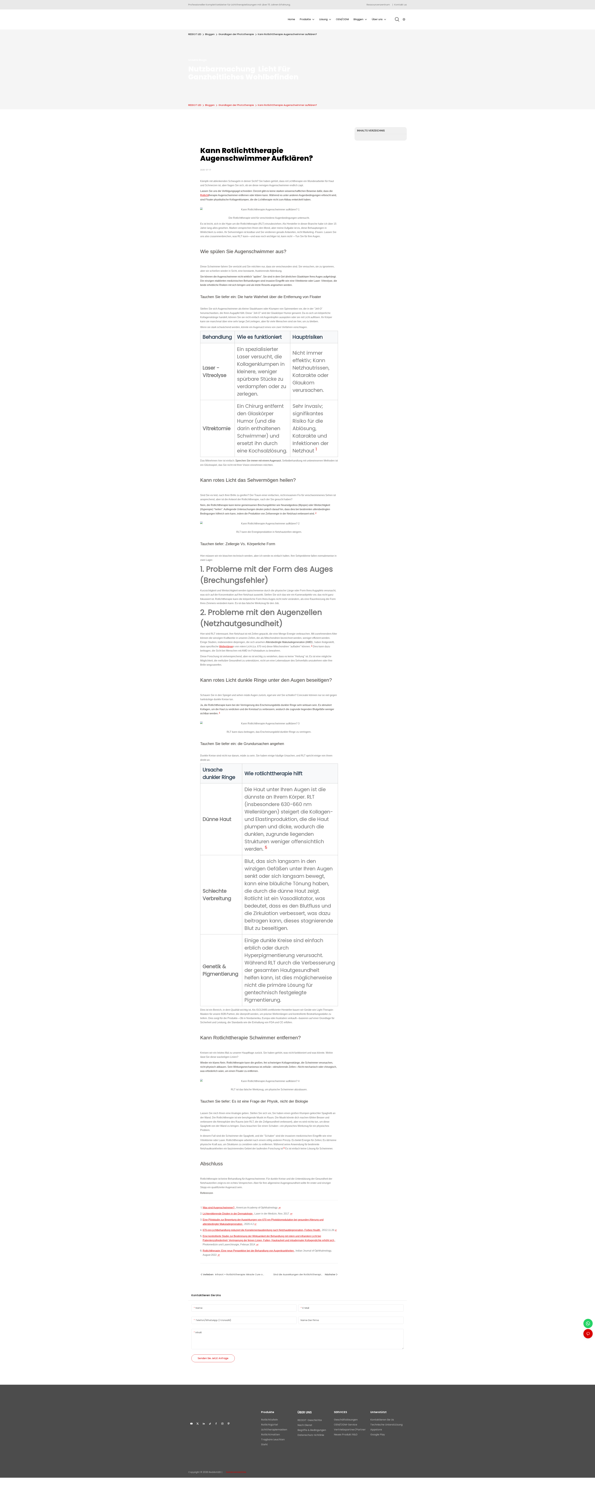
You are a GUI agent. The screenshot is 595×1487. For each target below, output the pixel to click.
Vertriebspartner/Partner (350, 1429)
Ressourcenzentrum (378, 4)
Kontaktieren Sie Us (382, 1419)
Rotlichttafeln (269, 1419)
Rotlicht (204, 195)
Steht (264, 1444)
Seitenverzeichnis (235, 1472)
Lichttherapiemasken (274, 1429)
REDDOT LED (194, 34)
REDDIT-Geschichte (310, 1420)
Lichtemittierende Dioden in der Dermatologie (228, 1213)
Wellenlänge (226, 646)
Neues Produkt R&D (345, 1434)
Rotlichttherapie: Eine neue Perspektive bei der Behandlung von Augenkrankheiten (248, 1250)
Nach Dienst (305, 1425)
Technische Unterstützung (386, 1424)
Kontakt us (400, 4)
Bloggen (210, 34)
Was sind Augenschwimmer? (219, 1207)
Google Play (377, 1434)
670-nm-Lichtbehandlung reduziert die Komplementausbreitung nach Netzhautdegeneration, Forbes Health (262, 1230)
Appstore (376, 1429)
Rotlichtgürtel (269, 1424)
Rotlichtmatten (270, 1434)
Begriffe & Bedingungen (312, 1430)
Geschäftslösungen (346, 1419)
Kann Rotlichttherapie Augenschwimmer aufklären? (287, 34)
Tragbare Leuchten (273, 1439)
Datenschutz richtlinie (311, 1435)
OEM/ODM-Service (345, 1424)
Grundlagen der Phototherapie (236, 34)
